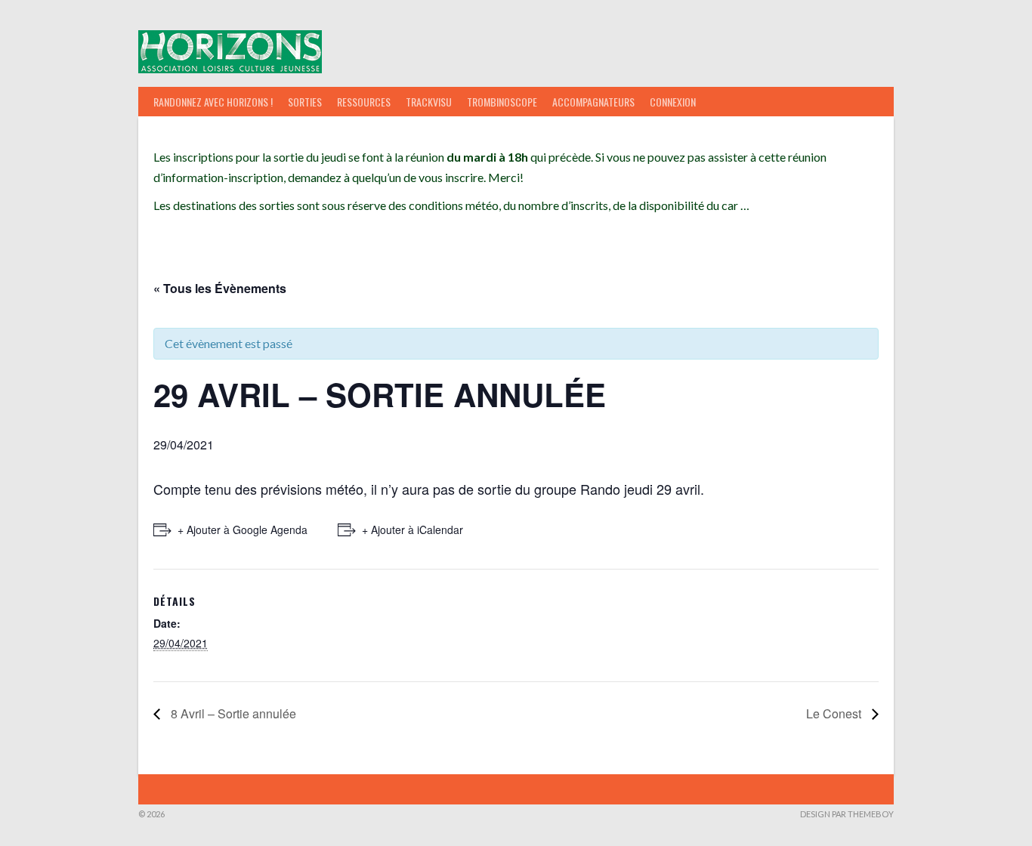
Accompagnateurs (593, 102)
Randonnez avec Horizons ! (213, 102)
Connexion (673, 102)
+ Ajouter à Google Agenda (242, 529)
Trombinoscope (502, 102)
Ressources (364, 102)
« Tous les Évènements (219, 288)
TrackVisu (429, 102)
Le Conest (835, 713)
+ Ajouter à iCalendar (412, 529)
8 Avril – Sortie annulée (232, 713)
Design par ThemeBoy (847, 814)
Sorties (305, 102)
